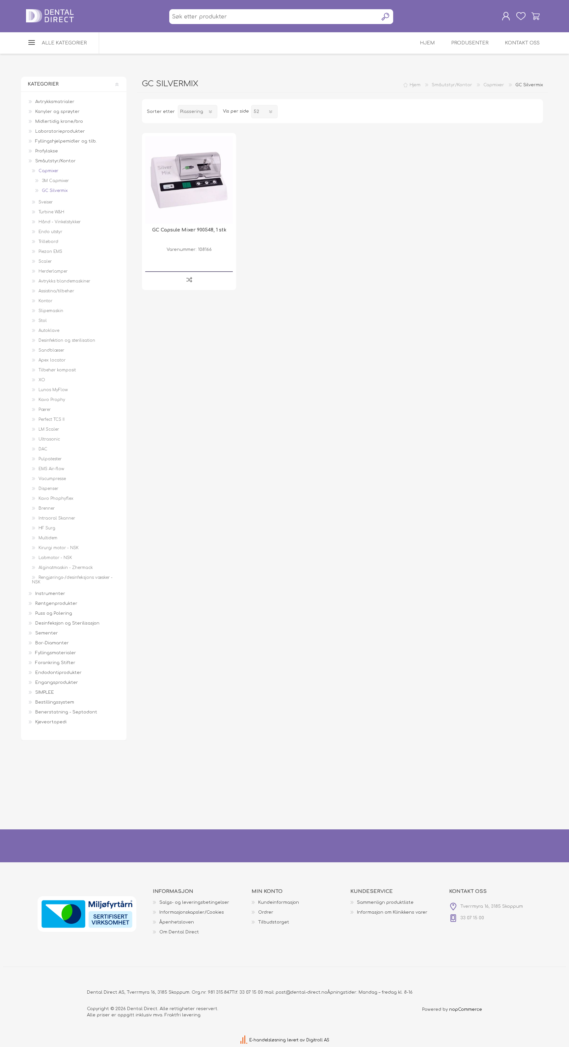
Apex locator (52, 360)
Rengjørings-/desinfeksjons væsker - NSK (72, 579)
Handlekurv (535, 16)
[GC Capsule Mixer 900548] (189, 180)
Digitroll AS (317, 1040)
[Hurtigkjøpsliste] (520, 16)
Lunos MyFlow (53, 390)
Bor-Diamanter (52, 643)
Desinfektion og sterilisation (67, 340)
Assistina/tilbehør (56, 291)
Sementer (46, 633)
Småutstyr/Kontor (55, 161)
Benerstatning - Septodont (66, 712)
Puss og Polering (53, 613)
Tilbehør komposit (57, 370)
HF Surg (47, 528)
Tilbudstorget (273, 922)
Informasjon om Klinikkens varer (392, 912)
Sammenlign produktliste (385, 902)
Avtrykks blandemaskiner (64, 281)
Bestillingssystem (54, 702)
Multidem (48, 538)
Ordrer (265, 912)
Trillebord (48, 241)
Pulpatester (50, 459)
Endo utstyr (50, 231)
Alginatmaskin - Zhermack (66, 567)
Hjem (415, 85)
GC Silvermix (55, 190)
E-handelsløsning (267, 1040)
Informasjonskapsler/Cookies (191, 912)
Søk (385, 16)
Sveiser (46, 202)
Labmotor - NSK (55, 557)
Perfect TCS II (52, 419)
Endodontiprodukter (58, 672)
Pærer (45, 409)
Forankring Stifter (55, 662)
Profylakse (46, 151)
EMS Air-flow (51, 469)
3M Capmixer (55, 180)
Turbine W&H (51, 212)
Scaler (45, 261)
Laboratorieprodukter (60, 131)
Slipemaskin (51, 311)
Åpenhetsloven (176, 922)
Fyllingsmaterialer (55, 653)
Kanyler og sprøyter (57, 111)
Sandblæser (51, 350)
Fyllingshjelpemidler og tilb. (66, 141)
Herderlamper (53, 271)
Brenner (47, 508)
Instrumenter (50, 593)
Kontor (45, 301)
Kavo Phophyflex (56, 498)
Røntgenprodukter (56, 603)
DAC (43, 449)
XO (42, 380)
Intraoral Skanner (57, 518)
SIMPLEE (44, 692)
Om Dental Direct (179, 932)
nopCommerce (465, 1009)
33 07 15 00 (251, 992)
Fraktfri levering (183, 1015)
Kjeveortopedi (51, 722)
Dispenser (48, 488)
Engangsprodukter (56, 682)
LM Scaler (49, 429)
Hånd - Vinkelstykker (60, 222)
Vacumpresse (52, 478)
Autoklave (49, 330)
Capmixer (48, 171)
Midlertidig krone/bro (59, 121)
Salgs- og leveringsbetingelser (194, 902)
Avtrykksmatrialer (54, 101)
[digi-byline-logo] (244, 1040)
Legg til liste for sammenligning (189, 279)
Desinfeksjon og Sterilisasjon (67, 623)
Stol (43, 320)
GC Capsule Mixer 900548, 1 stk (189, 230)
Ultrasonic (49, 439)
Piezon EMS (50, 251)
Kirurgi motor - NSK (59, 548)
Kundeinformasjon (278, 902)
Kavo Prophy (52, 399)
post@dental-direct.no (301, 992)
